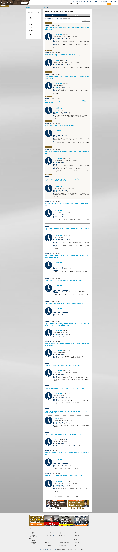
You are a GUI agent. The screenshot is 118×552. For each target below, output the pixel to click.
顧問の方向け (32, 538)
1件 (57, 422)
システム (61, 532)
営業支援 (46, 530)
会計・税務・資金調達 (49, 535)
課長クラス (30, 28)
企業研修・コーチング (78, 535)
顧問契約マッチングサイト (31, 7)
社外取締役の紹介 (96, 1)
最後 (77, 496)
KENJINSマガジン (104, 1)
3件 (57, 64)
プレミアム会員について (49, 545)
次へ (73, 496)
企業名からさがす (78, 15)
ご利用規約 (77, 542)
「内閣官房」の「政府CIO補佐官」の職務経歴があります (61, 125)
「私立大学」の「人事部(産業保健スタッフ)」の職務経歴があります (64, 434)
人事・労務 (61, 533)
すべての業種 (30, 17)
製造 (46, 533)
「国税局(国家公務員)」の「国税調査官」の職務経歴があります (62, 55)
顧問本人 (49, 18)
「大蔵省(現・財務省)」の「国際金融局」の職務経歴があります (62, 365)
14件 (57, 87)
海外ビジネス (76, 532)
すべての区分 (30, 34)
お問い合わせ (77, 541)
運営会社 (76, 545)
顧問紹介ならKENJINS (6, 3)
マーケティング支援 (63, 530)
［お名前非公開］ (48, 36)
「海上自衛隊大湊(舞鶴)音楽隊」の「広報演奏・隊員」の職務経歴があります (66, 303)
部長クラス (30, 27)
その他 (29, 30)
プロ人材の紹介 (89, 1)
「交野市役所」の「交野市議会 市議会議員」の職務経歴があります (63, 475)
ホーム (74, 1)
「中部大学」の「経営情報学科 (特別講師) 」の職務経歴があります (63, 280)
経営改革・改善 (77, 530)
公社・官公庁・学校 (42, 7)
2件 (57, 485)
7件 (57, 334)
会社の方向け (32, 528)
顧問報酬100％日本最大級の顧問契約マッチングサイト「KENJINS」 (70, 549)
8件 (57, 190)
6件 (57, 38)
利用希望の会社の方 (49, 541)
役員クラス (30, 24)
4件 (57, 239)
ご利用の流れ (61, 541)
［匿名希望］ (48, 62)
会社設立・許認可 (62, 535)
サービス (46, 528)
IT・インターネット (49, 532)
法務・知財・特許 (77, 533)
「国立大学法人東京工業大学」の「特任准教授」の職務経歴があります (64, 388)
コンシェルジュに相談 (113, 1)
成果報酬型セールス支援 (80, 1)
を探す (72, 3)
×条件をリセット (66, 18)
